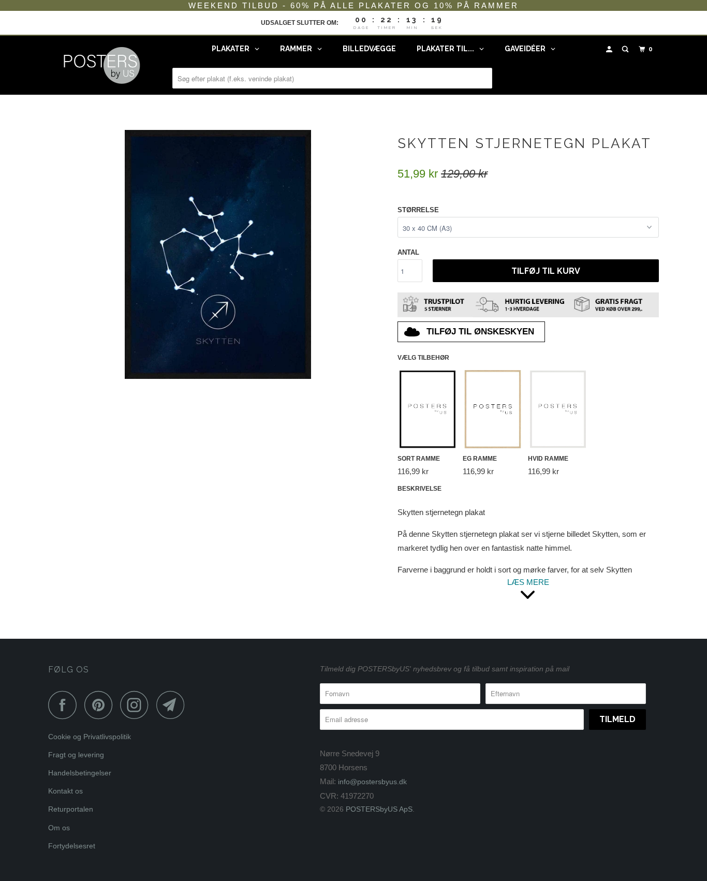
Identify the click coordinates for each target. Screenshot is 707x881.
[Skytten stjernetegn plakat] (217, 254)
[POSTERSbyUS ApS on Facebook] (65, 705)
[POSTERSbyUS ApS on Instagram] (137, 705)
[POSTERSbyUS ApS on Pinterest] (101, 705)
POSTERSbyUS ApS (379, 809)
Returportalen (70, 809)
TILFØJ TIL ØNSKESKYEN (480, 331)
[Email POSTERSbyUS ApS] (173, 705)
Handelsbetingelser (79, 773)
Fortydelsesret (71, 846)
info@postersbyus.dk (372, 781)
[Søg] (626, 49)
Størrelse (418, 210)
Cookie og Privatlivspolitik (89, 736)
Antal (408, 252)
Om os (59, 828)
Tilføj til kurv (545, 271)
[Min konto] (610, 49)
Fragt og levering (76, 755)
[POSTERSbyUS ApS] (101, 65)
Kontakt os (65, 791)
